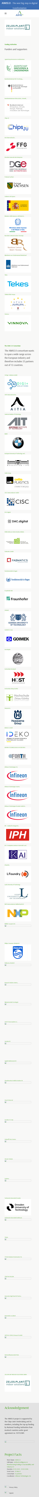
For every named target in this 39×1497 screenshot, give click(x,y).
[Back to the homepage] (19, 13)
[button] (6, 13)
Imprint (11, 1493)
